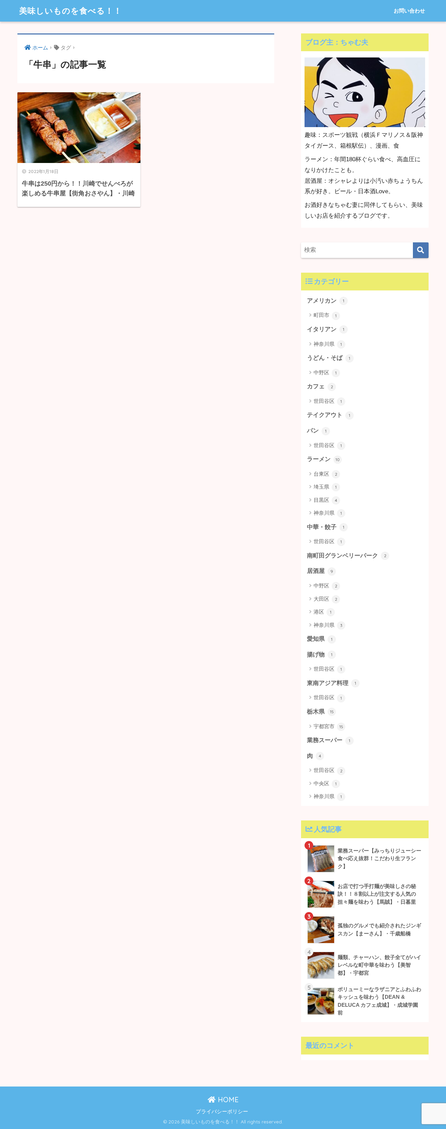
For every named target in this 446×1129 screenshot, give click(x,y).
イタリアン (325, 329)
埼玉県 (325, 487)
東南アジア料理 (331, 683)
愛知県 (319, 639)
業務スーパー (328, 740)
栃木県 (320, 711)
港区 (322, 612)
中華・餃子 (325, 527)
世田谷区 (328, 401)
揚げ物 (319, 654)
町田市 (325, 315)
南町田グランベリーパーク (346, 555)
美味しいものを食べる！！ (70, 11)
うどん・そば (328, 358)
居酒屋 (320, 571)
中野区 (325, 372)
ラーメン (323, 459)
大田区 (325, 599)
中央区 (325, 783)
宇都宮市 (328, 726)
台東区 (325, 474)
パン (316, 430)
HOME (227, 1099)
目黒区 (325, 500)
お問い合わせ (409, 11)
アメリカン (325, 300)
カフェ (320, 386)
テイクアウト (328, 415)
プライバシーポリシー (222, 1111)
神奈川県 (328, 344)
